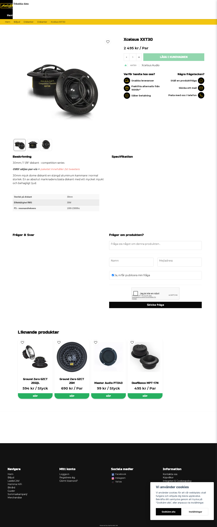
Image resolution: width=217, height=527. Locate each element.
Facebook (120, 474)
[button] (108, 42)
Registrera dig (67, 477)
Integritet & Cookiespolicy (177, 480)
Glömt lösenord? (68, 480)
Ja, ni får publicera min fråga (132, 275)
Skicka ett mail (188, 88)
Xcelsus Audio (150, 65)
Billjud (17, 22)
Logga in (64, 474)
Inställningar (195, 511)
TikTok (118, 481)
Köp (35, 396)
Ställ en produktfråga (184, 80)
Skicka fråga (155, 304)
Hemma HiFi (15, 484)
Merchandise (15, 497)
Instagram (120, 478)
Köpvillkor (168, 477)
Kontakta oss (170, 474)
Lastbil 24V (14, 480)
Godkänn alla (168, 511)
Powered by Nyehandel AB (109, 525)
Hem (10, 15)
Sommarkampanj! (17, 494)
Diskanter (29, 22)
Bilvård (11, 487)
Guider (11, 490)
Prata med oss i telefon (182, 95)
